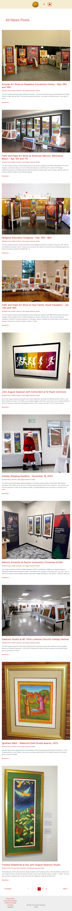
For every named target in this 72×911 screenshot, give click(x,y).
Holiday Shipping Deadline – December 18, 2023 (27, 476)
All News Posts (6, 90)
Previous (7, 889)
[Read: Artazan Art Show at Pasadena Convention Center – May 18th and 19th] (36, 55)
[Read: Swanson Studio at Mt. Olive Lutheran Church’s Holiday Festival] (36, 610)
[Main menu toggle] (44, 4)
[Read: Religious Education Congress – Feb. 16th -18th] (36, 209)
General (18, 90)
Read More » (5, 103)
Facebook (10, 905)
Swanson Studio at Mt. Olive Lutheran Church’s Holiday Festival (35, 639)
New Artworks (21, 868)
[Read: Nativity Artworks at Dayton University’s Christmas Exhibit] (36, 530)
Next (65, 889)
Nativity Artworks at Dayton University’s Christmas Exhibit (32, 562)
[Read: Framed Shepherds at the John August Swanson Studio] (30, 813)
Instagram (10, 907)
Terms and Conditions (10, 901)
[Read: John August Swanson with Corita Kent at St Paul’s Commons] (36, 360)
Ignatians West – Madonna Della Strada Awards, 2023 (30, 743)
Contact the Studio (10, 903)
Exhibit (13, 90)
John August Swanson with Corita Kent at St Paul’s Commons (34, 392)
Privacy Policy (10, 898)
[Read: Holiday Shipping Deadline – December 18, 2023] (36, 443)
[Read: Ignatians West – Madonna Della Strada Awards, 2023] (36, 700)
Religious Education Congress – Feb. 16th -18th (27, 237)
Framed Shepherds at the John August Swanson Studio (31, 864)
